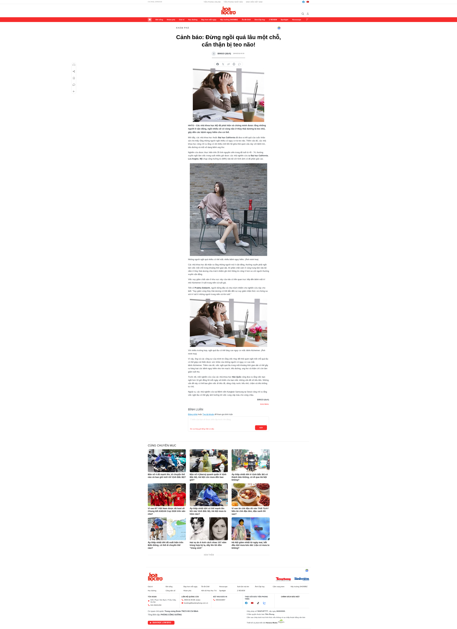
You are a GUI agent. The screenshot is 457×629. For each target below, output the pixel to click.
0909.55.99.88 (189, 600)
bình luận (239, 64)
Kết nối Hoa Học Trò (209, 591)
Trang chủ (150, 20)
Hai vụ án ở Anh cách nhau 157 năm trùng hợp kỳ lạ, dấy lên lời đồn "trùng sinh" (208, 545)
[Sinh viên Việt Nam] (301, 579)
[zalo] (266, 603)
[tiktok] (259, 603)
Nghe (74, 64)
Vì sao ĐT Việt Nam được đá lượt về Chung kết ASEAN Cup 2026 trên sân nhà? (166, 511)
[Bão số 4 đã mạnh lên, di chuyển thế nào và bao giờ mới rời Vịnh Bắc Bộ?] (167, 460)
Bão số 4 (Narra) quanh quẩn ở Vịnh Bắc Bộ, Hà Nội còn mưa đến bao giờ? (208, 477)
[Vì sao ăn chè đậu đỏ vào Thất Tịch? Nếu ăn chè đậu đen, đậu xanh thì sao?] (251, 494)
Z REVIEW (273, 20)
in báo (234, 64)
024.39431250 (155, 605)
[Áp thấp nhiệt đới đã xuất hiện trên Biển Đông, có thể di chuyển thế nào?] (167, 528)
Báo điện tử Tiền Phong (228, 10)
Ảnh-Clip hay (259, 20)
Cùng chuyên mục (162, 445)
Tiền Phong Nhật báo (233, 2)
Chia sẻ (74, 71)
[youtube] (307, 2)
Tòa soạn (152, 597)
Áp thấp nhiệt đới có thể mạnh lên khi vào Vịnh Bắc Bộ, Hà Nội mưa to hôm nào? (208, 511)
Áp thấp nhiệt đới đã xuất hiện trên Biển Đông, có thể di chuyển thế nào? (165, 545)
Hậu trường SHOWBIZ (229, 20)
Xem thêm (307, 20)
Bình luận (74, 84)
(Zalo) (198, 600)
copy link (228, 64)
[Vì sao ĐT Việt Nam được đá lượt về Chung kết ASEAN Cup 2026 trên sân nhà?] (167, 494)
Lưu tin (74, 78)
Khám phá (171, 20)
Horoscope (296, 20)
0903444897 (220, 600)
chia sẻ (217, 64)
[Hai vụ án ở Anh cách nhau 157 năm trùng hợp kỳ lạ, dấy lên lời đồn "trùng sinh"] (209, 528)
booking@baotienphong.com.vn (196, 603)
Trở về (74, 91)
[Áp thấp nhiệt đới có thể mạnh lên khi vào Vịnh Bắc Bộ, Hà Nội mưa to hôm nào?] (209, 494)
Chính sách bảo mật (290, 597)
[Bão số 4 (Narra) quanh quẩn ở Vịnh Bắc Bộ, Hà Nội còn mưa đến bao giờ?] (209, 460)
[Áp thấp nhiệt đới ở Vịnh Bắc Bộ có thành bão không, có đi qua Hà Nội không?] (251, 460)
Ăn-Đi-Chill (246, 20)
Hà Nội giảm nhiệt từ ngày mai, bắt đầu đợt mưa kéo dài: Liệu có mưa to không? (250, 545)
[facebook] (303, 2)
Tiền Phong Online (212, 2)
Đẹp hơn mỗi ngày (208, 20)
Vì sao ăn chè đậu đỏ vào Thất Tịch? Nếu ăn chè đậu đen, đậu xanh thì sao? (250, 511)
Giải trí (181, 20)
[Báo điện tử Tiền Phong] (283, 579)
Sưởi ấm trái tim (243, 586)
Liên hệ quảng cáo (190, 597)
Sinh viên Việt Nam (254, 2)
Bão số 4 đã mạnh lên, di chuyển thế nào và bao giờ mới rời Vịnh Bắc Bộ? (167, 475)
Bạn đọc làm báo (162, 623)
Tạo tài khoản (208, 414)
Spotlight (284, 20)
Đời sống (159, 20)
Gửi (261, 428)
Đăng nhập (192, 414)
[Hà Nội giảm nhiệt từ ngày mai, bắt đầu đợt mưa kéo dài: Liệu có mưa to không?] (251, 528)
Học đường (192, 20)
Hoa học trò (155, 577)
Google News (279, 28)
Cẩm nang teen (278, 586)
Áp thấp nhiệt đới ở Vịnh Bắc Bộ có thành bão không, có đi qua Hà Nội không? (250, 477)
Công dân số (170, 591)
